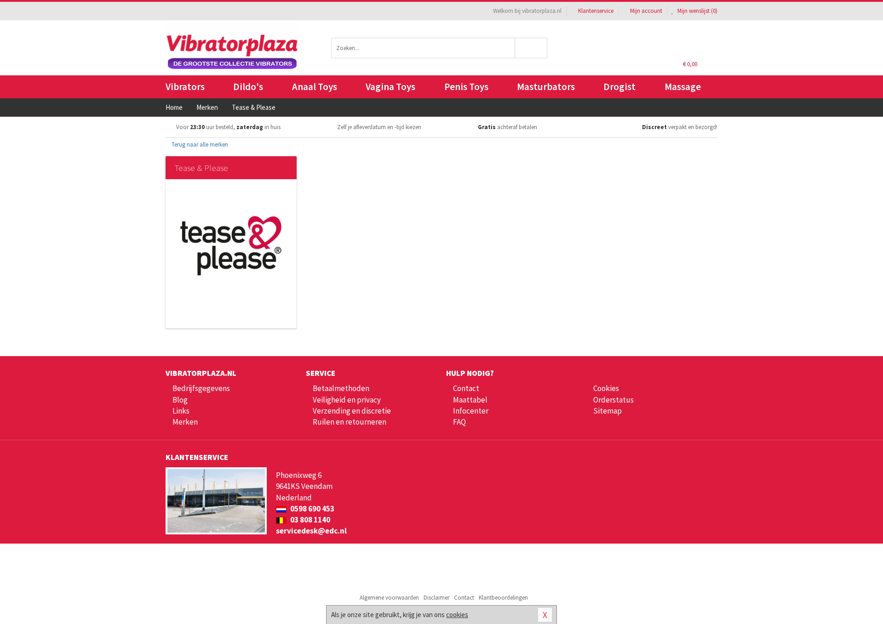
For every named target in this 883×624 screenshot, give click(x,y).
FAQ (459, 422)
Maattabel (470, 400)
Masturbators (546, 86)
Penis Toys (466, 86)
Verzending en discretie (352, 411)
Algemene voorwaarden (389, 597)
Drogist (619, 86)
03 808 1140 (309, 520)
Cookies (606, 388)
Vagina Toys (390, 86)
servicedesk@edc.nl (311, 531)
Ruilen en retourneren (349, 422)
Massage (683, 86)
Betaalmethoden (341, 388)
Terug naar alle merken (199, 144)
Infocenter (470, 411)
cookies (457, 614)
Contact (466, 388)
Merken (185, 422)
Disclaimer (436, 597)
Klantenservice (596, 11)
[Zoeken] (531, 48)
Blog (180, 400)
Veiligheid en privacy (347, 400)
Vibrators (185, 86)
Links (180, 411)
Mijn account (646, 11)
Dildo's (248, 86)
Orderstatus (613, 400)
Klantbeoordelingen (503, 597)
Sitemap (607, 411)
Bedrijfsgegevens (201, 388)
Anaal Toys (314, 86)
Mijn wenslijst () (696, 11)
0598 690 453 (311, 509)
